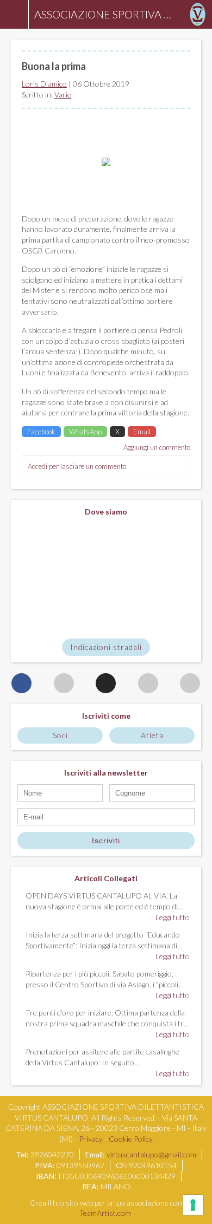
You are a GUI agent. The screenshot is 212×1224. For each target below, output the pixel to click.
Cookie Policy (131, 1138)
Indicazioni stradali (106, 647)
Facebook (41, 431)
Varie (62, 94)
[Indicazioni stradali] (106, 578)
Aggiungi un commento (156, 447)
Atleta (152, 735)
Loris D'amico (44, 83)
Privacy (91, 1138)
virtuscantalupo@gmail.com (151, 1154)
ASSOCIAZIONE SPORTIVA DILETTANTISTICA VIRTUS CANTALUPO (106, 14)
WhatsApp (85, 431)
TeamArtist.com (105, 1213)
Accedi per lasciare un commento (77, 466)
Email (142, 431)
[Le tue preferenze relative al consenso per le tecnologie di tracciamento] (193, 1205)
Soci (60, 735)
